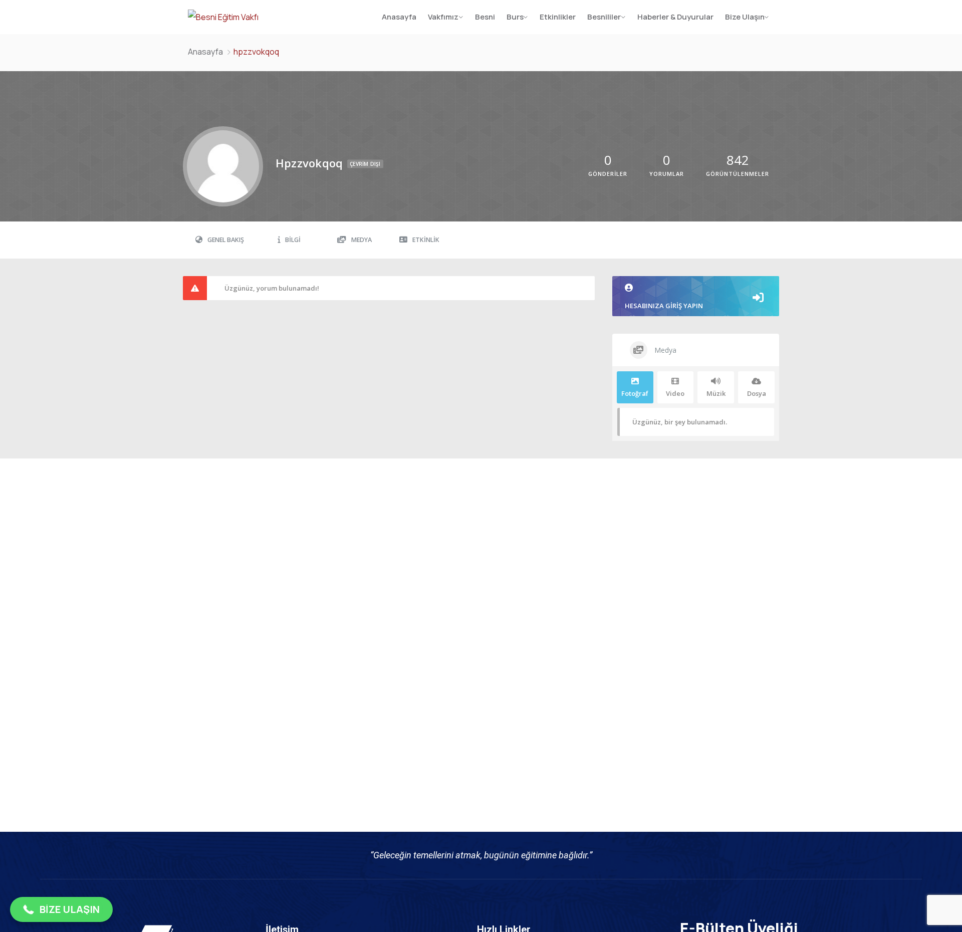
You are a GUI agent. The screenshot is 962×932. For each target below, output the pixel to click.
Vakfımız (443, 17)
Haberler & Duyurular (675, 17)
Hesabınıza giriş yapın (664, 305)
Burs (515, 17)
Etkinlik (425, 240)
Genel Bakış (225, 240)
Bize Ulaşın (745, 17)
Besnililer (604, 17)
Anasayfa (399, 17)
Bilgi (293, 240)
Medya (361, 240)
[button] (61, 909)
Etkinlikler (558, 17)
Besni (485, 17)
